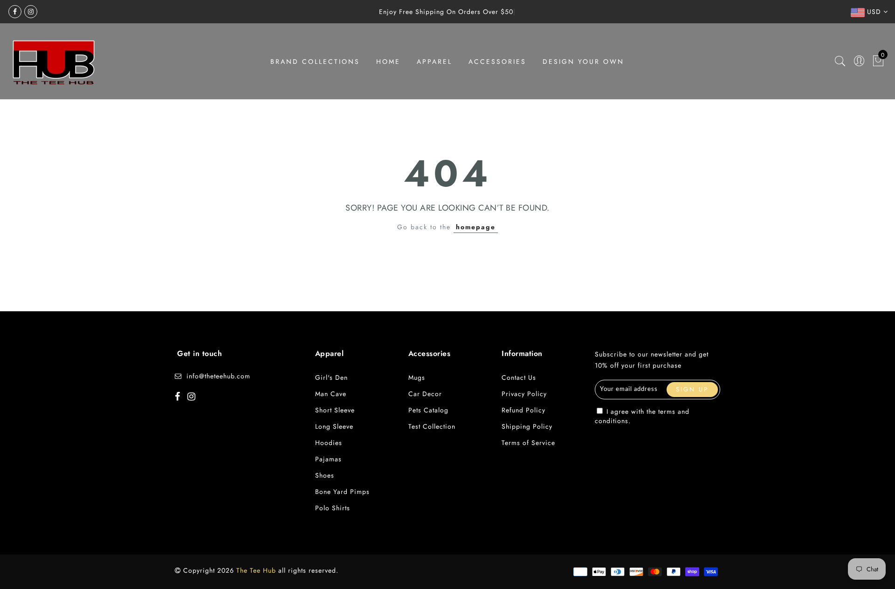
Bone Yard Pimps (342, 491)
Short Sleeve (335, 410)
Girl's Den (331, 377)
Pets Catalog (428, 410)
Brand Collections (315, 61)
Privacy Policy (524, 393)
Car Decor (425, 393)
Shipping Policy (527, 426)
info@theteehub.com (218, 376)
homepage (476, 227)
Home (388, 61)
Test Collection (431, 426)
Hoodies (328, 442)
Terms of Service (528, 442)
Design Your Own (583, 61)
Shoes (324, 475)
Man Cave (330, 393)
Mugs (416, 377)
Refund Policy (523, 410)
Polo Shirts (332, 508)
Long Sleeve (334, 426)
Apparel (434, 61)
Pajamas (328, 459)
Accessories (497, 61)
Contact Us (519, 377)
